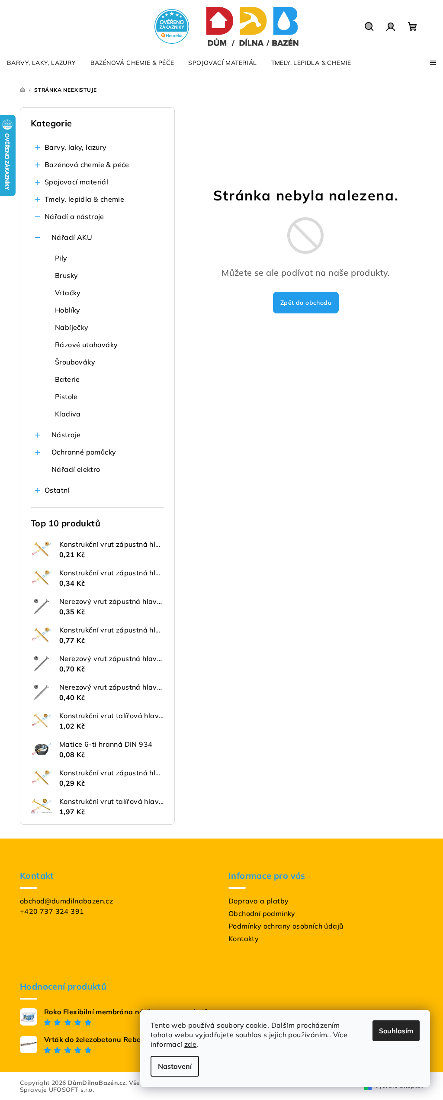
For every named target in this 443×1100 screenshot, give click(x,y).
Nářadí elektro (75, 469)
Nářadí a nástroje (74, 216)
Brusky (66, 275)
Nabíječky (72, 327)
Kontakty (243, 938)
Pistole (66, 396)
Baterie (67, 379)
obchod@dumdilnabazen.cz (66, 901)
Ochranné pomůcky (83, 452)
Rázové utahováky (86, 344)
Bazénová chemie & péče (87, 164)
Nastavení (175, 1066)
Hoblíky (67, 310)
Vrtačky (68, 292)
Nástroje (65, 434)
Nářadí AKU (71, 237)
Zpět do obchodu (305, 302)
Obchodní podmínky (261, 913)
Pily (61, 258)
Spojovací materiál (76, 181)
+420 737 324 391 (52, 911)
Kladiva (68, 414)
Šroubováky (75, 362)
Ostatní (57, 490)
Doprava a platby (258, 901)
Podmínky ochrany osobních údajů (285, 926)
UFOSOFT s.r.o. (71, 1090)
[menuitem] (41, 63)
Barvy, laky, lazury (76, 147)
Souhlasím (396, 1030)
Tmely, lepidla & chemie (84, 199)
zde (190, 1044)
